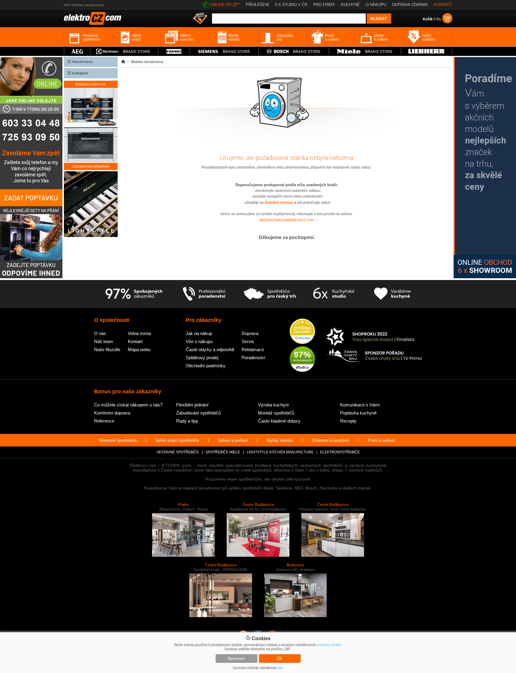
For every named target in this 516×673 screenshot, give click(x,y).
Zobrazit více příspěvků (91, 166)
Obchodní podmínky (205, 365)
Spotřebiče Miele (222, 452)
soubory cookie (329, 645)
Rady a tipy (187, 420)
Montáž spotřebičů (276, 412)
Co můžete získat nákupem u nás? (128, 404)
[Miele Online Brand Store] (365, 51)
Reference (104, 420)
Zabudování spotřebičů (198, 412)
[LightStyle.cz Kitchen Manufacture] (91, 204)
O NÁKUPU (376, 4)
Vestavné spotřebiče (118, 440)
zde (280, 668)
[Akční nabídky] (200, 19)
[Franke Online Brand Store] (174, 51)
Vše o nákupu (199, 341)
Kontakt (135, 341)
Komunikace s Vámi (360, 404)
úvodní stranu (279, 202)
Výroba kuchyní (273, 404)
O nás (100, 333)
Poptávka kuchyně (358, 412)
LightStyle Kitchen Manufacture (280, 452)
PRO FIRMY (324, 4)
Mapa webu (139, 349)
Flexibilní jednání (192, 404)
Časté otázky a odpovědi (210, 349)
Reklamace (253, 349)
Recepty (348, 420)
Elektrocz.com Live (91, 84)
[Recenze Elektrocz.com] (302, 332)
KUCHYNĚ (350, 4)
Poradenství (253, 357)
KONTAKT (443, 4)
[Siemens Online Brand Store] (224, 51)
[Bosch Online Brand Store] (294, 51)
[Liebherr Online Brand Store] (426, 51)
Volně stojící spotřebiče (177, 440)
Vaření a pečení (233, 440)
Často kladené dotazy (279, 420)
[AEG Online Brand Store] (77, 51)
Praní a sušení (381, 440)
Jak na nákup (199, 333)
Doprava (250, 333)
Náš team (103, 341)
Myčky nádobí (280, 440)
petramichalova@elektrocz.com (286, 220)
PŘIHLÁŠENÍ (257, 4)
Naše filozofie (107, 349)
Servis (248, 341)
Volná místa (139, 333)
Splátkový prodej (202, 357)
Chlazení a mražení (330, 440)
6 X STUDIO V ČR (291, 4)
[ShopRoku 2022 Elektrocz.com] (374, 337)
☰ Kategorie (77, 73)
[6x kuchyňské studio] (333, 294)
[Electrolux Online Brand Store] (124, 51)
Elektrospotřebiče (340, 452)
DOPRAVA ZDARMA (410, 4)
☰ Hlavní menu (80, 62)
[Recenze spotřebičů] (133, 294)
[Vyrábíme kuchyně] (392, 294)
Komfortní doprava (112, 412)
